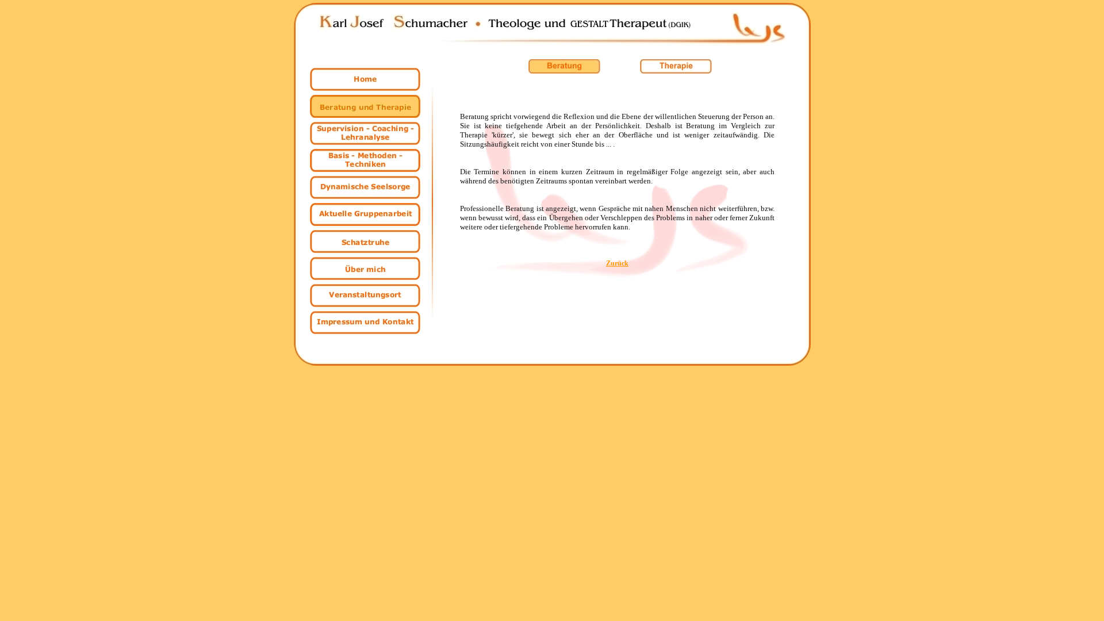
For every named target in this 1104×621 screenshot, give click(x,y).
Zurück (617, 263)
